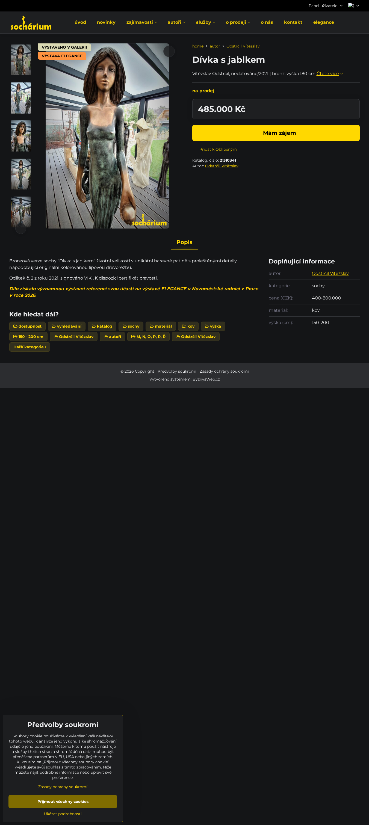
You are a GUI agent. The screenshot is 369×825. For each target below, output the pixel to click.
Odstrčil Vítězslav (221, 166)
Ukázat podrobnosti (63, 813)
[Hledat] (355, 22)
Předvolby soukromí (177, 371)
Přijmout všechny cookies (62, 801)
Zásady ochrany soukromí (224, 371)
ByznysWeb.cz (206, 379)
